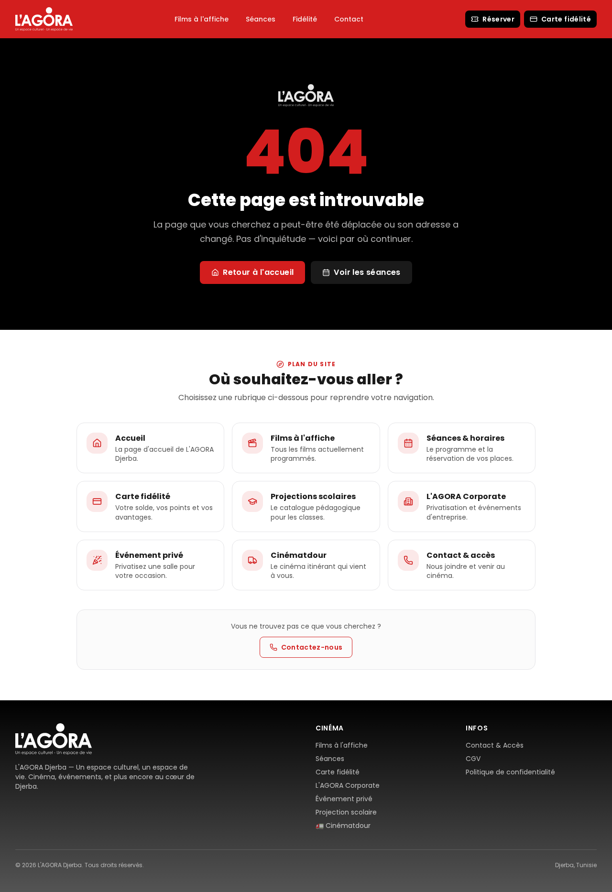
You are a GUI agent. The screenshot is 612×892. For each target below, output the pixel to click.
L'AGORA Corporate (348, 785)
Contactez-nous (312, 647)
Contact (348, 19)
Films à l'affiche (202, 19)
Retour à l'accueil (258, 272)
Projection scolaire (346, 812)
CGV (473, 758)
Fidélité (305, 19)
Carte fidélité (566, 19)
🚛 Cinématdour (343, 825)
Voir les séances (367, 272)
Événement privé (344, 799)
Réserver (498, 19)
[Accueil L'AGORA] (44, 19)
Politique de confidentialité (510, 772)
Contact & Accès (495, 745)
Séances (260, 19)
